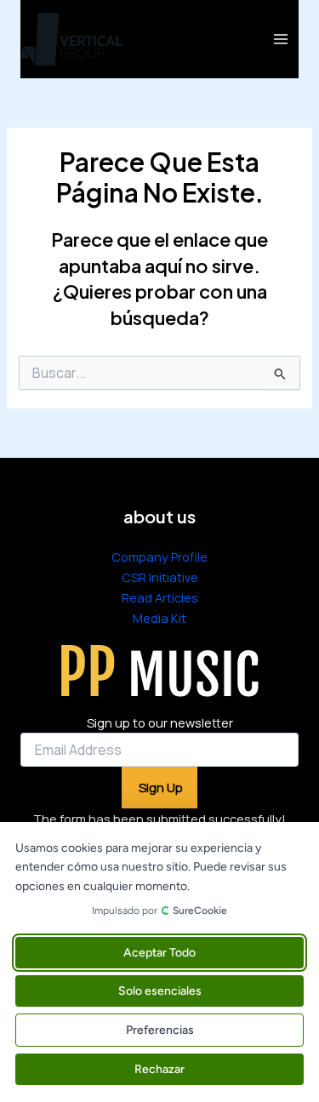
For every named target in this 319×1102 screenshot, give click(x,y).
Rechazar (159, 1069)
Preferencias (160, 1030)
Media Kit (159, 617)
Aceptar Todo (159, 952)
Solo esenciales (160, 991)
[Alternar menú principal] (281, 39)
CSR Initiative (160, 576)
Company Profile (159, 556)
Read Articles (160, 597)
